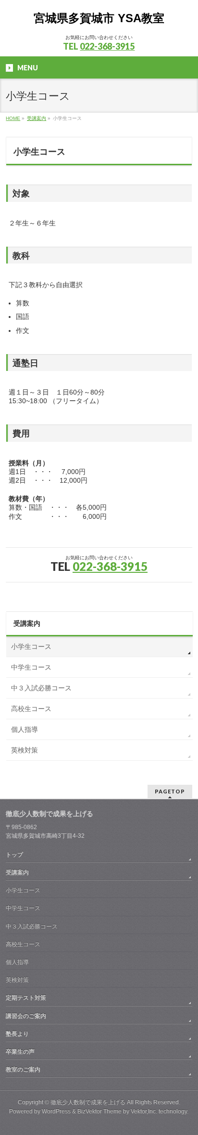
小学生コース (31, 646)
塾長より (17, 1033)
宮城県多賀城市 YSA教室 (99, 18)
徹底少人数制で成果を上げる (87, 1102)
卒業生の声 (20, 1051)
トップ (14, 854)
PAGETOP (170, 791)
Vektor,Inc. (144, 1111)
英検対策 (24, 750)
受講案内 (26, 623)
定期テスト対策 (26, 997)
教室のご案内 (23, 1069)
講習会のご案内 (26, 1016)
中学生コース (31, 667)
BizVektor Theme (99, 1111)
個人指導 (24, 729)
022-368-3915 (107, 46)
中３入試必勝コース (41, 688)
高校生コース (31, 709)
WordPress (56, 1111)
